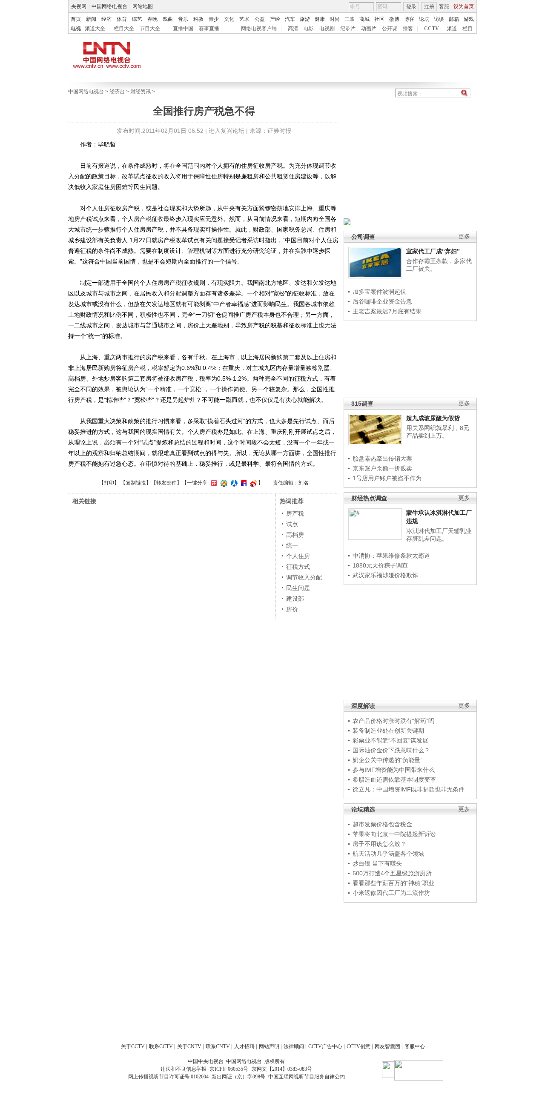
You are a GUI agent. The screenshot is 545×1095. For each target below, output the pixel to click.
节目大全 (150, 29)
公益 (260, 19)
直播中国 (183, 29)
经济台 (117, 92)
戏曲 (168, 19)
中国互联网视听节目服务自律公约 (306, 1077)
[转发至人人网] (233, 483)
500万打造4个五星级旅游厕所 (392, 873)
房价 (292, 609)
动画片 (368, 29)
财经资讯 (140, 92)
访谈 (439, 19)
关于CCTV (133, 1046)
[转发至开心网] (213, 483)
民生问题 (298, 588)
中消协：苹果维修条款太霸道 (391, 555)
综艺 (137, 19)
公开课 (389, 29)
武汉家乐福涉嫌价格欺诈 (385, 575)
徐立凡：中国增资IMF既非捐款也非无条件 (409, 789)
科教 (198, 19)
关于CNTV (189, 1046)
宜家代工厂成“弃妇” (433, 251)
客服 (444, 6)
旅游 (305, 19)
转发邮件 (166, 483)
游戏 (469, 19)
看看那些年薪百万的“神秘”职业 (393, 883)
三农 (349, 19)
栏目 (467, 29)
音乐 (183, 19)
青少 (214, 19)
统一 (292, 545)
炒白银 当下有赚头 (377, 863)
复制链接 (136, 483)
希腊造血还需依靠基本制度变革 (394, 779)
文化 (229, 19)
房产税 (295, 513)
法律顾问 (294, 1046)
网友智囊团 (387, 1046)
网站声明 (269, 1046)
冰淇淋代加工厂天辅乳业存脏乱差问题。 (439, 534)
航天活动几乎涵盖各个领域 (388, 853)
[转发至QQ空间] (222, 483)
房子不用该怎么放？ (379, 843)
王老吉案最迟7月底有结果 (387, 311)
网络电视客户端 (259, 29)
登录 (411, 7)
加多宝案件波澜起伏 (379, 291)
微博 (394, 19)
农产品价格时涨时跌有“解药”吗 (393, 720)
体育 (122, 19)
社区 (379, 19)
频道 (452, 29)
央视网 (78, 6)
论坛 (424, 19)
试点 (292, 524)
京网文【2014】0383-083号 (282, 1069)
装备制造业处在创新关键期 (388, 730)
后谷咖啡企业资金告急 (382, 301)
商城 (364, 19)
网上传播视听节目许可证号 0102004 (168, 1077)
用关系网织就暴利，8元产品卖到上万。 (437, 431)
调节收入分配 (304, 577)
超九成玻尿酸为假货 (433, 418)
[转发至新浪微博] (252, 483)
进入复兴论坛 (226, 130)
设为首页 (463, 6)
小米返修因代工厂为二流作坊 (391, 892)
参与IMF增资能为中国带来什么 (394, 769)
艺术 (244, 19)
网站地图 (142, 6)
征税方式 (298, 566)
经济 (106, 19)
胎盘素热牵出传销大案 (382, 458)
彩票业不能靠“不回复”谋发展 (390, 740)
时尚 (335, 19)
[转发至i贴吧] (243, 483)
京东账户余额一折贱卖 (382, 468)
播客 (408, 29)
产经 (275, 19)
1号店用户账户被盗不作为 (387, 478)
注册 (429, 7)
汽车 (290, 19)
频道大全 (95, 29)
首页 (76, 19)
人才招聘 (244, 1046)
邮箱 (454, 19)
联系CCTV (161, 1046)
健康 (320, 19)
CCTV (431, 29)
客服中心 (414, 1046)
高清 (293, 29)
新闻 (91, 19)
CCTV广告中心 (325, 1046)
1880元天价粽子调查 (380, 565)
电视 (76, 29)
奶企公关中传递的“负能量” (387, 760)
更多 (464, 236)
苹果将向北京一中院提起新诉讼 (394, 834)
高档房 (295, 534)
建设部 (295, 598)
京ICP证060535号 (228, 1069)
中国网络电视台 (109, 6)
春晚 (152, 19)
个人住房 (298, 556)
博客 (409, 19)
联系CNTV (218, 1046)
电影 (309, 29)
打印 (109, 483)
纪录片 (348, 29)
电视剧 (327, 29)
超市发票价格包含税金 (382, 824)
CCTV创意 (358, 1046)
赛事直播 (209, 29)
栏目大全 (124, 29)
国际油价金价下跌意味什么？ (391, 750)
